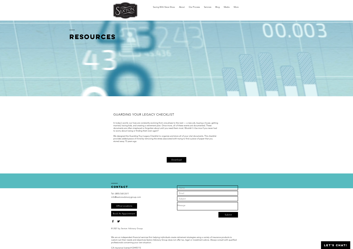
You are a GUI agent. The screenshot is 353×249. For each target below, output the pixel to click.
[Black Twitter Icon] (118, 221)
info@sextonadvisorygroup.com (126, 197)
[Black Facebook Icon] (113, 221)
